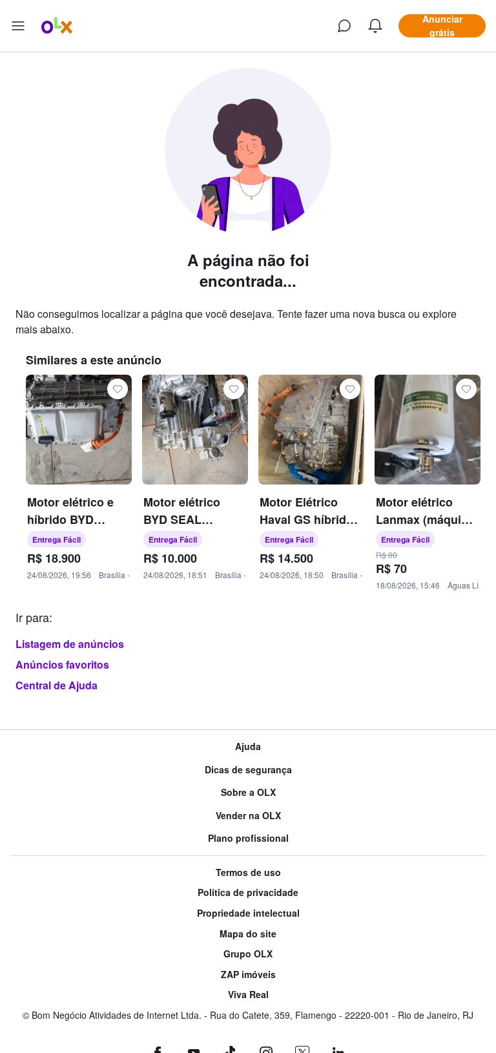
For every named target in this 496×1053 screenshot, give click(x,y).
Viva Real (248, 994)
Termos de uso (248, 872)
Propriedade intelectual (248, 913)
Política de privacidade (248, 892)
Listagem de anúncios (70, 643)
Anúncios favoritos (62, 664)
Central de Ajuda (57, 685)
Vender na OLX (248, 815)
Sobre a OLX (248, 792)
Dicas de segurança (248, 770)
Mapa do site (248, 934)
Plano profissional (248, 838)
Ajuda (248, 746)
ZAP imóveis (248, 974)
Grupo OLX (248, 954)
